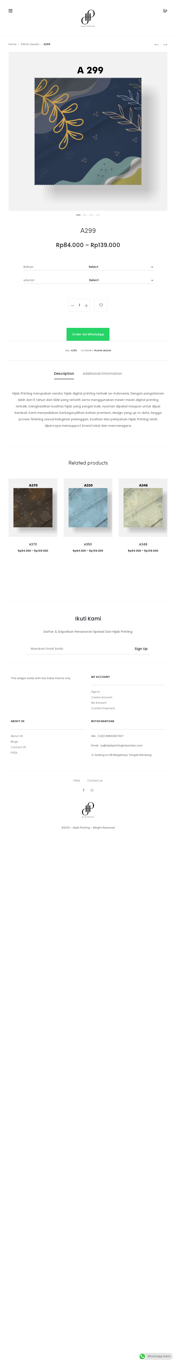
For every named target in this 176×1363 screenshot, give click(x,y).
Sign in (95, 692)
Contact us (95, 780)
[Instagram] (92, 790)
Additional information (102, 373)
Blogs (14, 741)
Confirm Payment (103, 708)
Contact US (18, 747)
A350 (88, 544)
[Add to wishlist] (100, 305)
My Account (99, 703)
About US (17, 736)
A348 (143, 544)
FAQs (14, 752)
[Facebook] (83, 790)
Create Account (101, 697)
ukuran (28, 280)
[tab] (64, 373)
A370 (33, 544)
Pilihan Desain (30, 44)
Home (13, 44)
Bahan (28, 266)
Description (64, 373)
